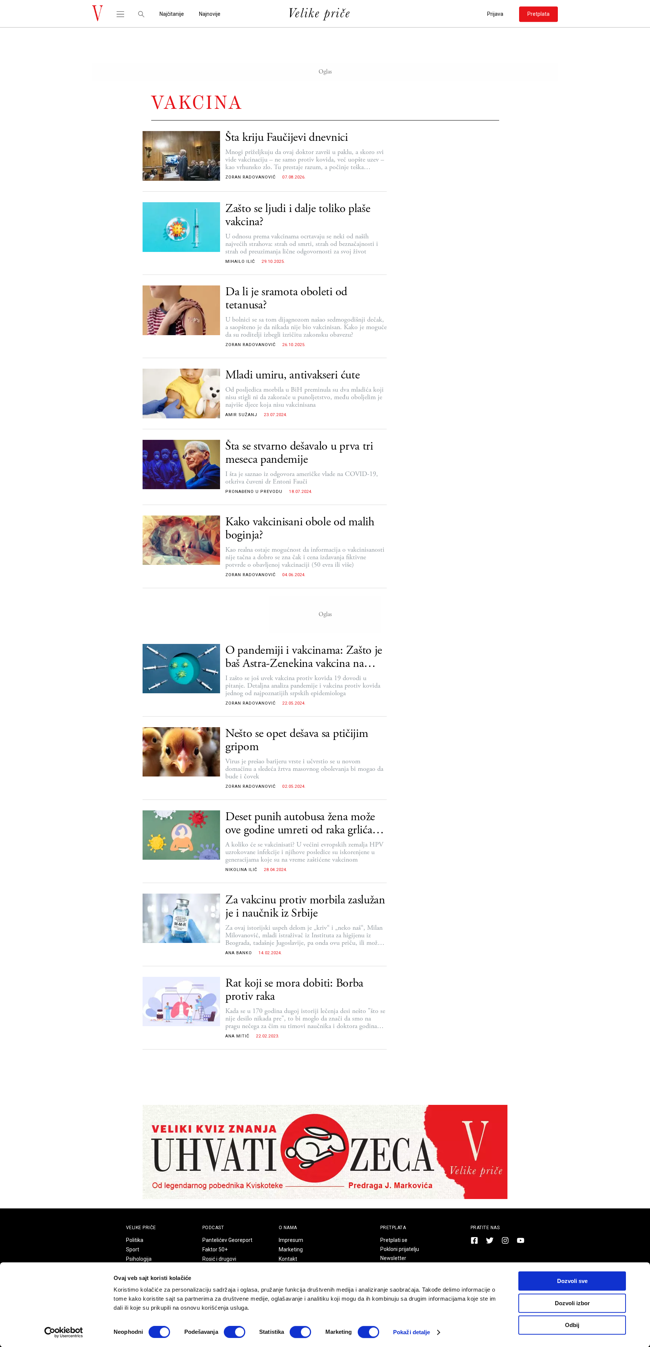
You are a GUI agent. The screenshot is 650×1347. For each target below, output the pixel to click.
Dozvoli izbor (572, 1303)
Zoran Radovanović (250, 177)
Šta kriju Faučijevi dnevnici (286, 137)
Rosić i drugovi (219, 1259)
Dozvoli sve (572, 1281)
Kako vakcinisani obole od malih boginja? (299, 529)
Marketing (291, 1249)
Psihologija (139, 1259)
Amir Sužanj (241, 414)
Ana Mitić (237, 1036)
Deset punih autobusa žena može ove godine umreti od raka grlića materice (300, 823)
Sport (132, 1249)
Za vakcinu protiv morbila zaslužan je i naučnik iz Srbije (305, 907)
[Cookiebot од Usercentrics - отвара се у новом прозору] (64, 1332)
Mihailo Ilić (240, 261)
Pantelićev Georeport (227, 1240)
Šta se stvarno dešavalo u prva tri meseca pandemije (299, 453)
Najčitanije (171, 14)
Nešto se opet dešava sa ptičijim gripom (296, 740)
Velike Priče (141, 1227)
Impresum (291, 1240)
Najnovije (209, 14)
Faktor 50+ (215, 1249)
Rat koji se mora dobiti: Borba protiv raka (294, 990)
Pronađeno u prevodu (253, 491)
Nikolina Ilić (241, 869)
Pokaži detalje (411, 1332)
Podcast (213, 1227)
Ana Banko (238, 952)
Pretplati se (393, 1240)
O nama (288, 1227)
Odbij (572, 1325)
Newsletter (393, 1258)
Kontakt (288, 1259)
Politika (134, 1240)
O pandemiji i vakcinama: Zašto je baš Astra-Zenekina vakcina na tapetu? (303, 657)
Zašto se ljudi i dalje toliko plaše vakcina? (298, 215)
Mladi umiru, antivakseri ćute (292, 375)
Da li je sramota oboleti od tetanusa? (286, 298)
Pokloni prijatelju (399, 1249)
